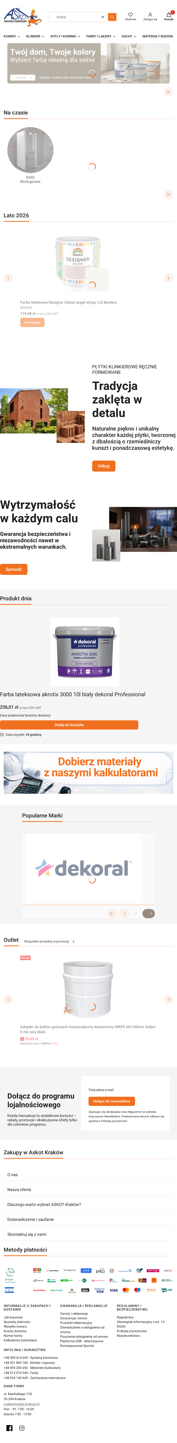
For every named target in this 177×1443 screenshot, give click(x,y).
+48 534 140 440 (16, 1378)
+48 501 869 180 (16, 1363)
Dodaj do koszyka (69, 725)
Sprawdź (14, 569)
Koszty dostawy (15, 1331)
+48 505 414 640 (16, 1357)
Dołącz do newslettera (111, 1101)
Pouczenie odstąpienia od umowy (84, 1336)
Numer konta (13, 1335)
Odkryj (104, 466)
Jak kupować (13, 1317)
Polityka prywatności (132, 1331)
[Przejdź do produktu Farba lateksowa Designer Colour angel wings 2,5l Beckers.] (78, 263)
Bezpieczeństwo (128, 1335)
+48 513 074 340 (16, 1373)
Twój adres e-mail (100, 1090)
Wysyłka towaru (15, 1326)
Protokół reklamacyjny (76, 1323)
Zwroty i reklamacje (74, 1313)
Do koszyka (32, 322)
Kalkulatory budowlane (20, 1340)
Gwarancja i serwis (73, 1318)
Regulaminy (125, 1317)
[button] (112, 17)
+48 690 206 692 (16, 1368)
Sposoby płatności (17, 1322)
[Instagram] (22, 1428)
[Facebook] (9, 1428)
